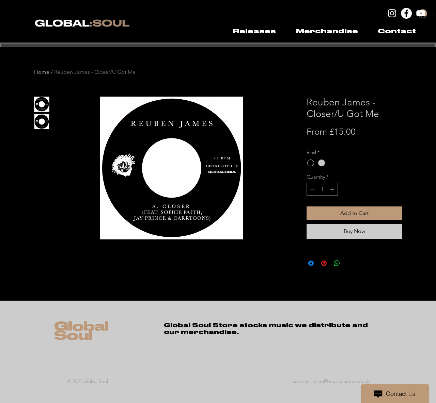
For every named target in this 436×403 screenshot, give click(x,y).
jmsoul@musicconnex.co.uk (340, 381)
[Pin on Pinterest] (324, 263)
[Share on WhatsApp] (337, 263)
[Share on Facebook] (311, 263)
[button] (327, 31)
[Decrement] (312, 189)
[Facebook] (406, 13)
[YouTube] (420, 13)
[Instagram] (392, 13)
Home (41, 72)
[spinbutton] (322, 189)
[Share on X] (350, 263)
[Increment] (332, 189)
